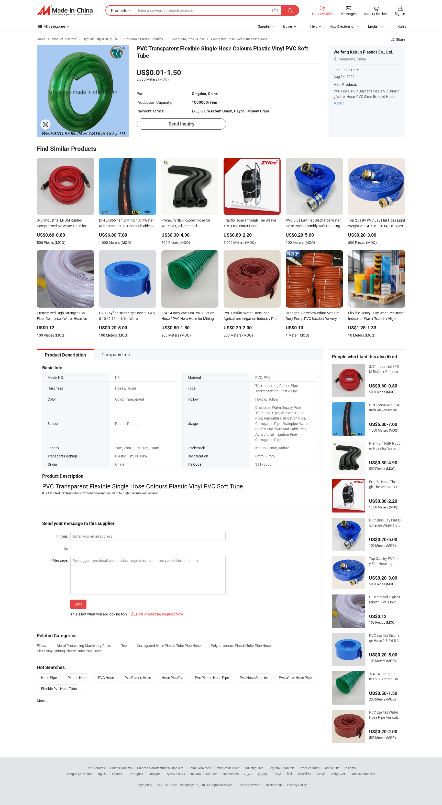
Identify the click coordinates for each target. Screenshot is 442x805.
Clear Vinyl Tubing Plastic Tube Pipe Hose (69, 651)
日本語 (277, 774)
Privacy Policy (297, 785)
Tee (124, 645)
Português (136, 774)
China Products (121, 768)
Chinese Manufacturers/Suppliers (160, 768)
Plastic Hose (77, 677)
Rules (401, 26)
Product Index (309, 768)
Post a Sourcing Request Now (157, 614)
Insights (350, 768)
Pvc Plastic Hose (138, 677)
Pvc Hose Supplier (254, 677)
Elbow (42, 645)
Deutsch (211, 774)
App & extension (343, 26)
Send (78, 604)
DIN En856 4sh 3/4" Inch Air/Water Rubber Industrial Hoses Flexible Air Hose (385, 407)
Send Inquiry (181, 124)
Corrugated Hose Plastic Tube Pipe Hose (169, 645)
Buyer (287, 26)
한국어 (262, 774)
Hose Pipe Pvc (173, 677)
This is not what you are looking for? (98, 614)
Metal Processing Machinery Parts (84, 645)
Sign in (400, 13)
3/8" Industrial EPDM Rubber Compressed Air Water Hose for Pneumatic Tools (385, 369)
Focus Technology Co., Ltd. (187, 785)
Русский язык (175, 774)
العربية (248, 774)
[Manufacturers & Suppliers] (65, 10)
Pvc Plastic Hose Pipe (212, 677)
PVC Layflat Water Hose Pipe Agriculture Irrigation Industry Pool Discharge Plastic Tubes (384, 715)
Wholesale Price (228, 768)
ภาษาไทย (304, 774)
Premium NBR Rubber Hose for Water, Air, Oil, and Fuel (385, 446)
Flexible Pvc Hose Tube (59, 688)
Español (117, 774)
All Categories (54, 26)
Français (154, 774)
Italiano (195, 774)
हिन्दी (290, 774)
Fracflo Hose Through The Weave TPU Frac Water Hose (384, 484)
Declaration (274, 785)
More (338, 103)
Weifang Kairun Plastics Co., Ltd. (363, 52)
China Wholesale (200, 768)
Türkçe (320, 774)
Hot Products (95, 768)
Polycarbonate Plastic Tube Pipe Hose (241, 645)
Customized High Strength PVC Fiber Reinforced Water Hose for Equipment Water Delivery (385, 599)
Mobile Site (331, 768)
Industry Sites (254, 768)
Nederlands (231, 774)
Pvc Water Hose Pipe (295, 677)
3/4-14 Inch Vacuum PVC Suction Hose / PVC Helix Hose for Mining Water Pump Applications (384, 676)
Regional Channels (281, 768)
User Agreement (250, 785)
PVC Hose (106, 677)
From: (62, 536)
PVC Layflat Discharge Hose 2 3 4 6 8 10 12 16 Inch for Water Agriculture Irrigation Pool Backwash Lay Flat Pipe (385, 638)
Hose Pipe (49, 677)
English (101, 774)
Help (313, 26)
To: (65, 548)
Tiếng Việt (338, 774)
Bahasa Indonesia (362, 774)
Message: (59, 560)
